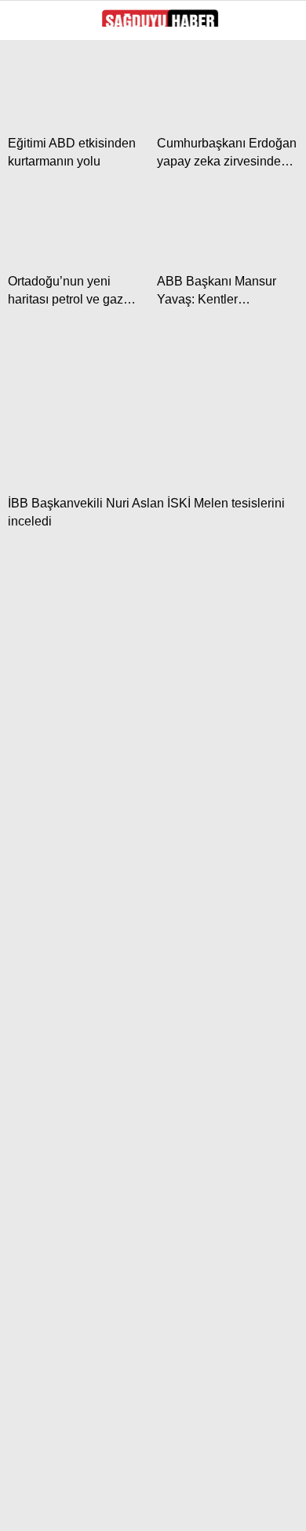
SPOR (38, 319)
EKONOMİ (48, 192)
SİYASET (45, 129)
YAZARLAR (51, 288)
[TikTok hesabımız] (202, 1505)
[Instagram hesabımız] (123, 1505)
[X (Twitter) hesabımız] (83, 1505)
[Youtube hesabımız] (162, 1505)
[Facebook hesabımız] (43, 1505)
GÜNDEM (46, 161)
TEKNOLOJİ (53, 415)
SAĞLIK (43, 383)
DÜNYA (41, 225)
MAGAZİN (47, 352)
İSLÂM (40, 256)
